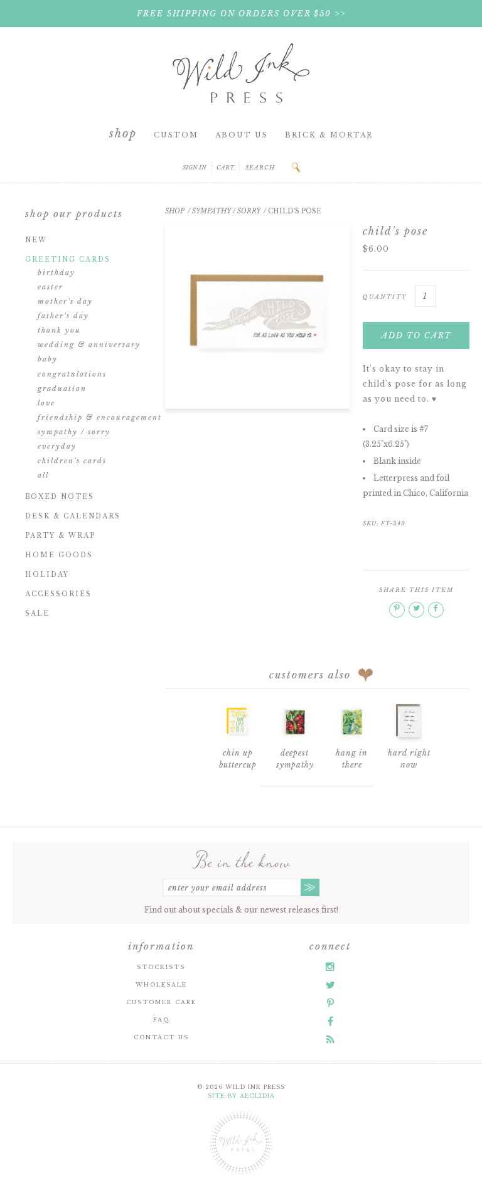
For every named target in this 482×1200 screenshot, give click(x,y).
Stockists (161, 966)
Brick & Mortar (329, 135)
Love (46, 403)
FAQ (161, 1019)
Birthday (56, 272)
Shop (123, 134)
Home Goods (59, 555)
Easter (50, 286)
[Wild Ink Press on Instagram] (330, 967)
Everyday (57, 446)
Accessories (58, 594)
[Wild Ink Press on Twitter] (330, 985)
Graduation (62, 388)
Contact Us (161, 1037)
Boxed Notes (59, 497)
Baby (48, 359)
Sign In (194, 167)
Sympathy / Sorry (74, 431)
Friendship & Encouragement (100, 417)
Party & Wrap (60, 536)
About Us (241, 135)
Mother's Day (65, 301)
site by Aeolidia (241, 1095)
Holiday (47, 575)
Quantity (385, 296)
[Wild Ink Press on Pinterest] (330, 1003)
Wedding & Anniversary (89, 344)
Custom (176, 135)
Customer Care (161, 1002)
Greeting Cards (67, 259)
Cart (225, 167)
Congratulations (72, 374)
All (43, 475)
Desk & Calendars (72, 516)
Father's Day (63, 315)
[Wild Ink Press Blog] (330, 1039)
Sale (37, 613)
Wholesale (161, 984)
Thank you (59, 330)
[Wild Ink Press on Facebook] (330, 1021)
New (36, 240)
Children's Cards (72, 460)
